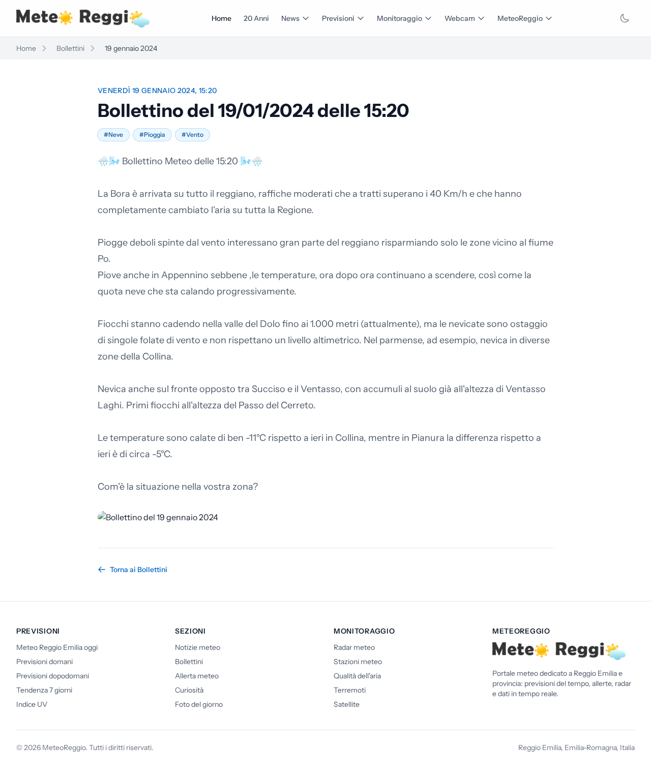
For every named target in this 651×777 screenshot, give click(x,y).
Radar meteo (354, 647)
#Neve (113, 134)
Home (221, 18)
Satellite (347, 704)
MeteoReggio (520, 18)
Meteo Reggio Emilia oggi (57, 647)
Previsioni (338, 18)
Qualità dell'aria (357, 675)
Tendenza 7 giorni (44, 690)
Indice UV (31, 704)
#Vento (192, 134)
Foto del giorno (199, 704)
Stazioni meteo (358, 661)
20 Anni (256, 18)
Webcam (460, 18)
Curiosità (189, 690)
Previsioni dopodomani (52, 675)
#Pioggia (152, 134)
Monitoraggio (399, 18)
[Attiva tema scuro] (624, 18)
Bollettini (70, 48)
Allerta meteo (197, 675)
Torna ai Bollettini (138, 569)
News (290, 18)
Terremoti (350, 690)
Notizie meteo (197, 647)
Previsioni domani (44, 661)
